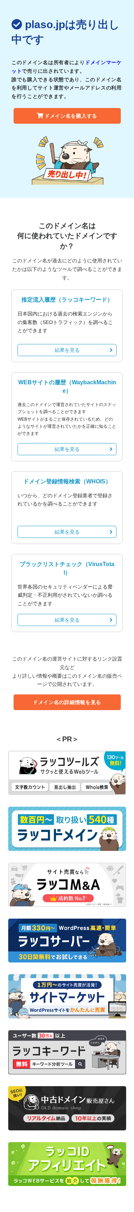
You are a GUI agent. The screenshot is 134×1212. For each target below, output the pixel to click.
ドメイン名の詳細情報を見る (67, 702)
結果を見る (67, 350)
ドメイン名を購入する (71, 116)
